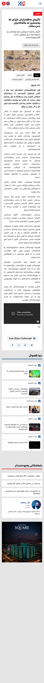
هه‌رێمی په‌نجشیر (17, 79)
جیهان (37, 75)
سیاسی (37, 13)
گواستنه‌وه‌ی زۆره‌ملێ (32, 79)
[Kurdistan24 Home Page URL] (22, 3)
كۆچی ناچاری (20, 75)
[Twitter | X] (19, 345)
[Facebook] (12, 345)
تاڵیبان (30, 75)
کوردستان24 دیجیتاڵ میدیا (20, 338)
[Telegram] (31, 345)
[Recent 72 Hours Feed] (8, 3)
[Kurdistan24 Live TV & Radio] (4, 3)
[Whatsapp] (25, 345)
